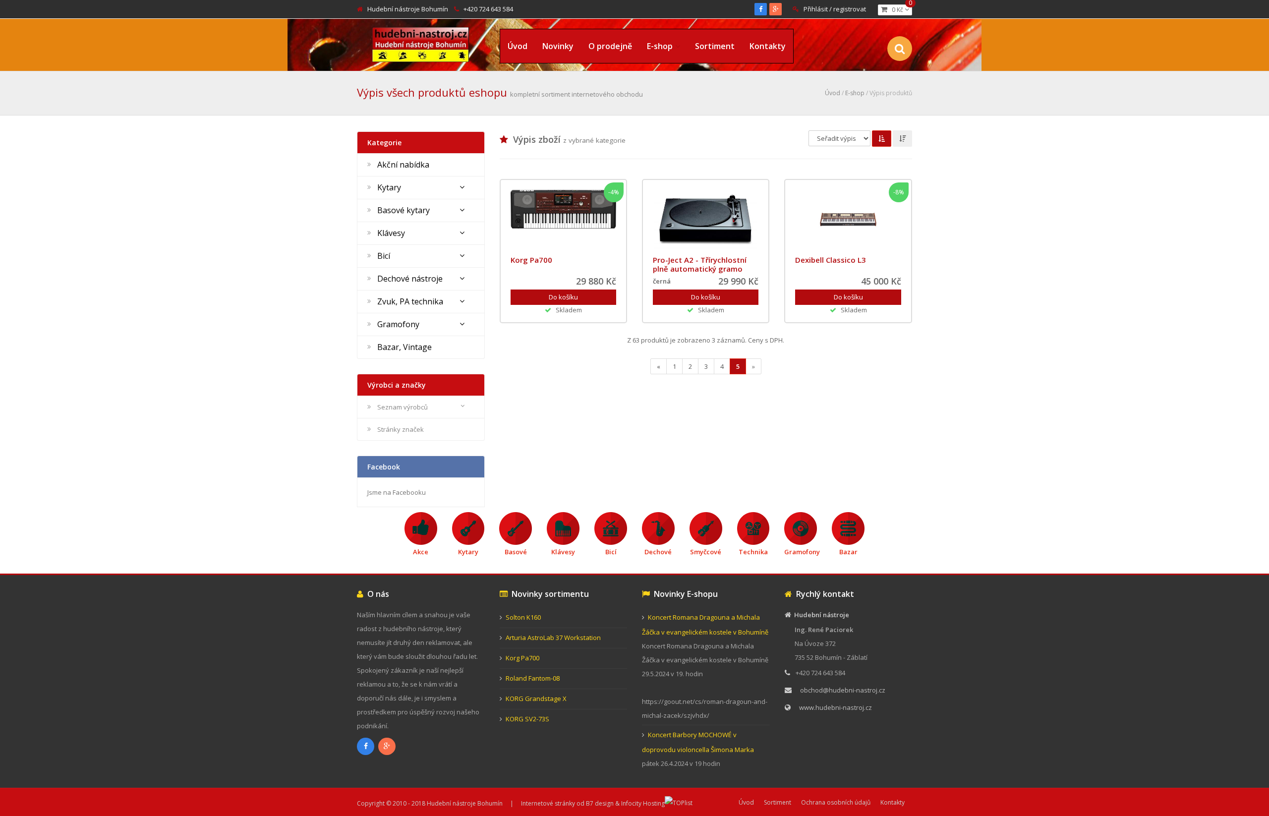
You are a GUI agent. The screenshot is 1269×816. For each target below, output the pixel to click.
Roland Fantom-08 (533, 678)
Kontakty (768, 46)
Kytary (389, 187)
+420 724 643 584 (488, 8)
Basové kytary (403, 210)
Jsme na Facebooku (396, 492)
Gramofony (398, 324)
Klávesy (391, 233)
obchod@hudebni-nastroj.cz (842, 690)
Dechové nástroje (410, 278)
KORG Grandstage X (536, 698)
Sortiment (715, 46)
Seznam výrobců (402, 407)
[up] (881, 138)
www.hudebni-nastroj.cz (835, 707)
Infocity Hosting (643, 803)
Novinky (558, 46)
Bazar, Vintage (404, 347)
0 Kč (899, 9)
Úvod (517, 46)
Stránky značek (400, 429)
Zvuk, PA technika (410, 301)
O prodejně (610, 46)
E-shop (660, 46)
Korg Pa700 (531, 260)
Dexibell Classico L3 (830, 260)
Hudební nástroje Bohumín (407, 8)
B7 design (600, 803)
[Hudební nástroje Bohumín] (420, 43)
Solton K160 (523, 617)
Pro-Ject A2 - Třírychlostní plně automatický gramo (700, 264)
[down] (902, 138)
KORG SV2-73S (527, 718)
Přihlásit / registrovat (835, 8)
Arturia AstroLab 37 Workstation (553, 637)
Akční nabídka (403, 164)
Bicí (383, 255)
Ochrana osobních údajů (835, 802)
